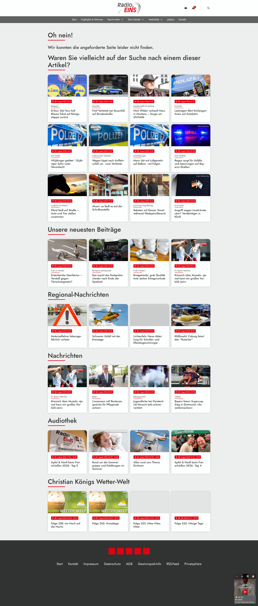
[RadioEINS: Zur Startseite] (129, 8)
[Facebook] (56, 8)
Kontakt (182, 19)
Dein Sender (134, 19)
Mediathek (154, 19)
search (208, 8)
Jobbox (170, 19)
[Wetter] (201, 8)
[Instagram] (61, 8)
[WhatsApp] (50, 8)
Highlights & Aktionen (92, 19)
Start (74, 19)
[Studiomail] (66, 8)
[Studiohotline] (72, 8)
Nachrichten (113, 19)
